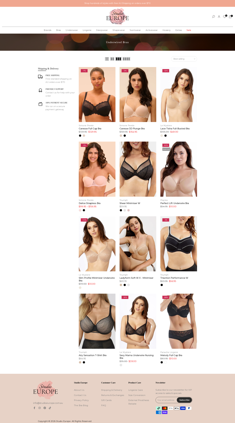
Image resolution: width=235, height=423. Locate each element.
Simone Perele (86, 125)
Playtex (164, 200)
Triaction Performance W (174, 278)
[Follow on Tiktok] (50, 408)
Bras (58, 30)
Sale (189, 30)
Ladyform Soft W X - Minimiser (136, 278)
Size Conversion (136, 395)
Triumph (124, 200)
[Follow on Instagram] (39, 408)
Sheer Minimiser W (130, 203)
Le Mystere (166, 125)
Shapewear (119, 30)
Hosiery (167, 30)
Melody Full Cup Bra (171, 355)
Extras (178, 30)
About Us (79, 390)
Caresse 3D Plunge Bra (132, 128)
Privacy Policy (81, 400)
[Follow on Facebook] (34, 408)
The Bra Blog (81, 405)
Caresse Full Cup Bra (90, 128)
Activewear (152, 30)
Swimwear (135, 30)
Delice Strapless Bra (90, 203)
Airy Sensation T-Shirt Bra (92, 355)
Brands (47, 30)
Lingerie (87, 30)
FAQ (103, 405)
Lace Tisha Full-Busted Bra (175, 128)
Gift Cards (106, 400)
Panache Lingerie (169, 352)
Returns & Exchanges (112, 395)
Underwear (72, 30)
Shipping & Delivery (111, 390)
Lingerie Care (135, 390)
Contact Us (80, 395)
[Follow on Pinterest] (45, 408)
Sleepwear (102, 30)
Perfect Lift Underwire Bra (174, 203)
